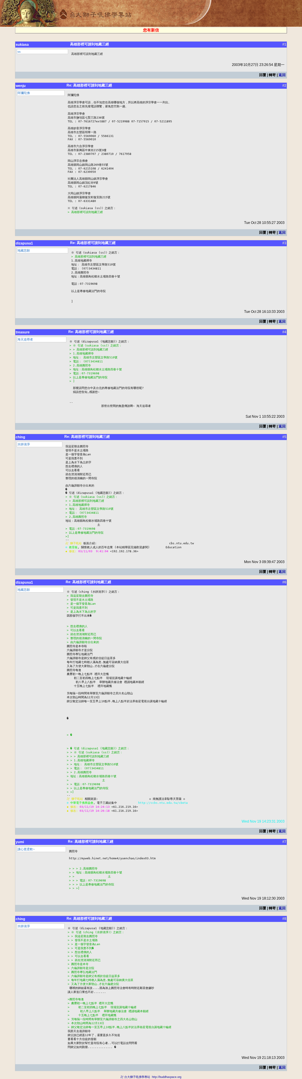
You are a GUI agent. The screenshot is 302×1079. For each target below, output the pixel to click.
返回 (282, 75)
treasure (23, 332)
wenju (21, 86)
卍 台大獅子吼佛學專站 (135, 1077)
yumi (20, 842)
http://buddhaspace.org (166, 1077)
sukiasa (22, 44)
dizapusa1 (24, 243)
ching (20, 437)
